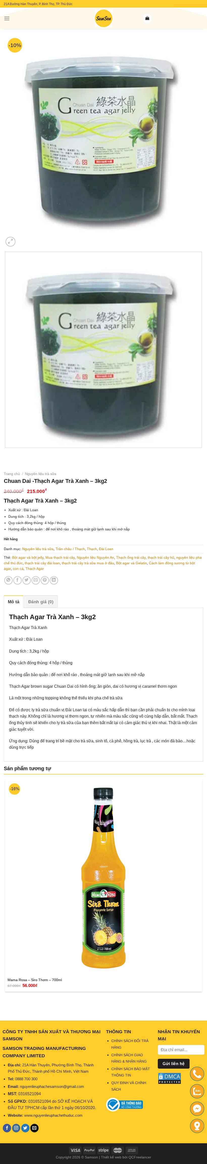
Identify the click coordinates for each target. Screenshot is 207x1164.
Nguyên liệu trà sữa (40, 474)
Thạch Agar (34, 569)
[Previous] (6, 453)
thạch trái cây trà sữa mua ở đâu (88, 563)
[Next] (23, 239)
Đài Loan (106, 549)
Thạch (92, 549)
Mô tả (13, 601)
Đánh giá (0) (41, 601)
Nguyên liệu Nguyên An (95, 557)
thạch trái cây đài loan (42, 563)
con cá (18, 569)
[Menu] (7, 18)
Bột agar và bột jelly (27, 557)
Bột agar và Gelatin (131, 563)
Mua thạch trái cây (60, 557)
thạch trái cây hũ (161, 557)
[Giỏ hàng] (147, 18)
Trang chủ (12, 474)
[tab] (13, 601)
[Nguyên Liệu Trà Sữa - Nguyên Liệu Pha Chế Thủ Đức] (103, 18)
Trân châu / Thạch (70, 549)
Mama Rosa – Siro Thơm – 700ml (35, 980)
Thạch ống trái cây (131, 557)
